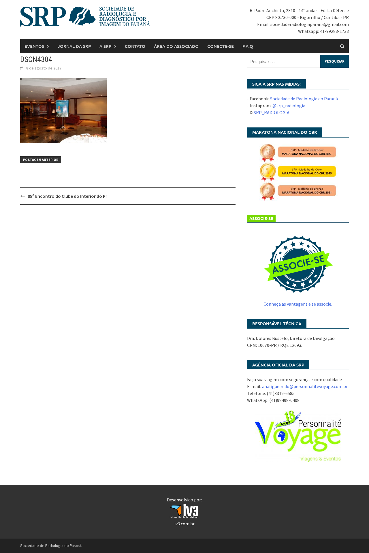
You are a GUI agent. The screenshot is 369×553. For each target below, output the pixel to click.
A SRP (105, 46)
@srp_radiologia (288, 105)
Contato (135, 46)
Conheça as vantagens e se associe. (297, 304)
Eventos (34, 46)
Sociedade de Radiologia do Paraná (304, 98)
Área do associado (176, 46)
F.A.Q (247, 46)
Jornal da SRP (74, 46)
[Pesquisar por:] (298, 61)
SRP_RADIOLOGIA (271, 112)
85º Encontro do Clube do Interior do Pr (67, 196)
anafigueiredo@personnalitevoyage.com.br (305, 386)
